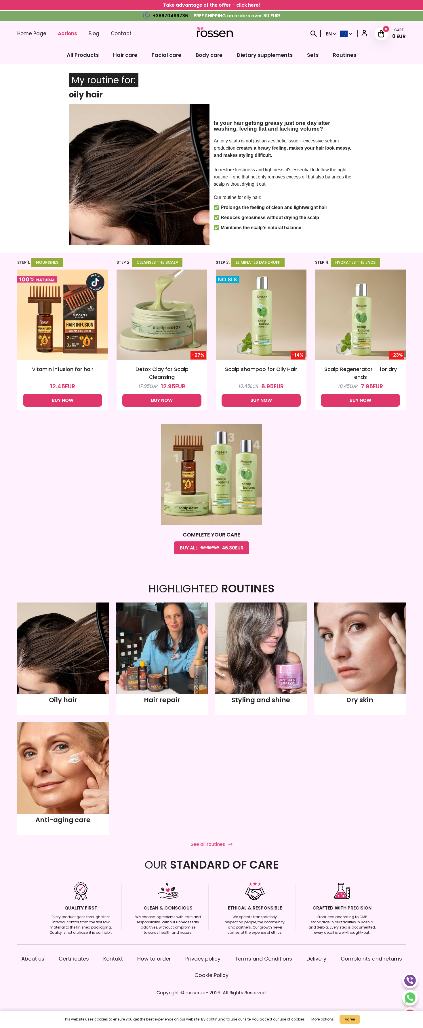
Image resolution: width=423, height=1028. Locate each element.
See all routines (208, 844)
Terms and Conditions (263, 958)
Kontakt (113, 958)
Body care (209, 55)
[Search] (313, 34)
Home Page (31, 33)
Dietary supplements (265, 55)
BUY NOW (62, 400)
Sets (313, 55)
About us (32, 958)
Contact (121, 33)
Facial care (166, 55)
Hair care (125, 55)
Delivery (316, 958)
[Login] (364, 34)
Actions (67, 33)
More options (322, 1019)
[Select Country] (346, 33)
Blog (94, 33)
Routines (344, 55)
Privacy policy (202, 958)
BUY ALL (211, 548)
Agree (350, 1019)
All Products (83, 55)
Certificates (74, 958)
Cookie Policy (211, 975)
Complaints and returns (371, 958)
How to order (154, 958)
